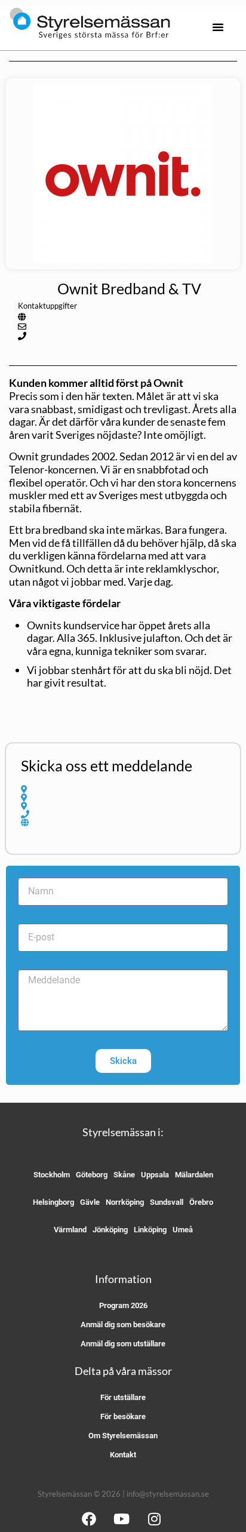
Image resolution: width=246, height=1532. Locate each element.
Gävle (90, 1202)
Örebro (201, 1202)
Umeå (183, 1229)
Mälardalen (194, 1174)
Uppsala (155, 1174)
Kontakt (123, 1454)
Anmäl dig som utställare (123, 1343)
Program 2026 (123, 1305)
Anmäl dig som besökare (123, 1324)
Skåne (124, 1174)
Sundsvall (166, 1202)
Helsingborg (53, 1202)
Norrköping (125, 1202)
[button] (218, 27)
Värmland (70, 1229)
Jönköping (110, 1229)
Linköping (150, 1229)
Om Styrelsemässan (123, 1435)
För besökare (123, 1416)
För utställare (123, 1397)
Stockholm (51, 1174)
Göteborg (91, 1174)
